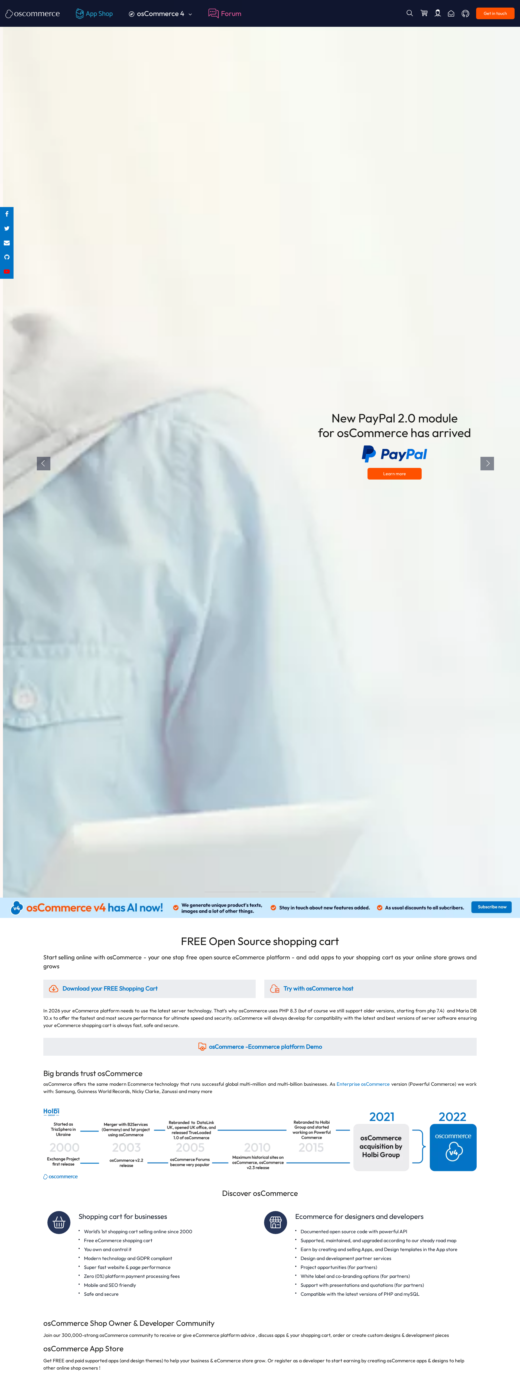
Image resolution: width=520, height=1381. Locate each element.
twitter (7, 228)
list (7, 243)
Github (465, 13)
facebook (7, 214)
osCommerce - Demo (265, 1046)
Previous (43, 463)
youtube (7, 271)
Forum (231, 13)
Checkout (425, 13)
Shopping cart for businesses (151, 1255)
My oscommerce (438, 13)
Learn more (391, 473)
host (318, 988)
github (7, 257)
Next (487, 463)
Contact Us (451, 13)
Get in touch (495, 13)
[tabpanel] (260, 449)
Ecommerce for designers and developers (368, 1255)
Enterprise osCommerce (363, 1084)
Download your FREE (109, 988)
